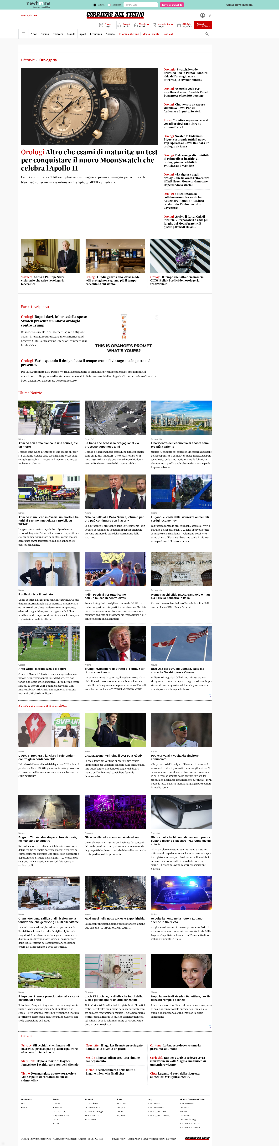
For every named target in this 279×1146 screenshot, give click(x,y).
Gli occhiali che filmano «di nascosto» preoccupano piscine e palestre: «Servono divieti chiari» (49, 1049)
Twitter (120, 1111)
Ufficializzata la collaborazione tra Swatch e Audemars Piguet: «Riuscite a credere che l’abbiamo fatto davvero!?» (184, 200)
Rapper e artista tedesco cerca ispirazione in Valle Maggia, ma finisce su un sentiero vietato (178, 1061)
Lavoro (56, 1119)
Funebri (56, 1123)
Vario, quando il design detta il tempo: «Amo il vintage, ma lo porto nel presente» (85, 362)
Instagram (121, 1107)
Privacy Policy (118, 1139)
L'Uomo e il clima (129, 33)
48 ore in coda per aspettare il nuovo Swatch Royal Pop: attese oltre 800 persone (186, 92)
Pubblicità (57, 1107)
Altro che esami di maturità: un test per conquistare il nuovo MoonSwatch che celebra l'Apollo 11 (89, 160)
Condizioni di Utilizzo (190, 1123)
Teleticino (184, 1107)
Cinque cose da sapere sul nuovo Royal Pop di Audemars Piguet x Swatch (184, 108)
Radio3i (183, 1111)
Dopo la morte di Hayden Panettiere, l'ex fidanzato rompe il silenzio (49, 1062)
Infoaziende (90, 1119)
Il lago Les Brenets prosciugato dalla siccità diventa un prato (114, 1047)
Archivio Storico (92, 1107)
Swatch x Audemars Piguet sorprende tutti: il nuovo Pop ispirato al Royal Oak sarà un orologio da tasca (186, 141)
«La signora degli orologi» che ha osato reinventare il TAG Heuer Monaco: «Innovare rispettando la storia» (186, 180)
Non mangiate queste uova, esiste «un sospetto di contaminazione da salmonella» (48, 1077)
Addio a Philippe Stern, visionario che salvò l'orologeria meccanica (43, 280)
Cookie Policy (134, 1139)
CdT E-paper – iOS (157, 1111)
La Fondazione (187, 1103)
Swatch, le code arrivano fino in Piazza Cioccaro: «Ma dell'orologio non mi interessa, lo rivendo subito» (186, 75)
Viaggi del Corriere (61, 1115)
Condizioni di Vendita (190, 1127)
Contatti (56, 1103)
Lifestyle (28, 60)
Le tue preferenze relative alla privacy (159, 1139)
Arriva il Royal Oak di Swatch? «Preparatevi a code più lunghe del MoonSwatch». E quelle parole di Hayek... (186, 222)
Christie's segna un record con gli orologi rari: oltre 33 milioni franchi (186, 124)
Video (23, 1103)
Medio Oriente (151, 33)
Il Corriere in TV (92, 1115)
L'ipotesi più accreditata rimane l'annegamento (113, 1059)
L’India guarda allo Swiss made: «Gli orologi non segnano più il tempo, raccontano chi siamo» (113, 280)
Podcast (25, 1107)
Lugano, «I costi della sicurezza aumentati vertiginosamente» (175, 1075)
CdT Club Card (59, 1111)
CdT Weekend (91, 1103)
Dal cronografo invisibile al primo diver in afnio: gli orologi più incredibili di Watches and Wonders (186, 160)
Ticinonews (185, 1115)
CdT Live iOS (154, 1103)
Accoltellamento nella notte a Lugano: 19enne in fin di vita (110, 1071)
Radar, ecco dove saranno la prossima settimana (175, 1047)
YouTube (121, 1115)
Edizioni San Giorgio (94, 1111)
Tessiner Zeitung (188, 1119)
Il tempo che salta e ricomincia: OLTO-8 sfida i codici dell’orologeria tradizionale (177, 280)
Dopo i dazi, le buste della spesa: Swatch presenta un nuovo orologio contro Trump (54, 320)
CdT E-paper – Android (159, 1115)
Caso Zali (168, 33)
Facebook (121, 1103)
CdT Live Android (156, 1107)
